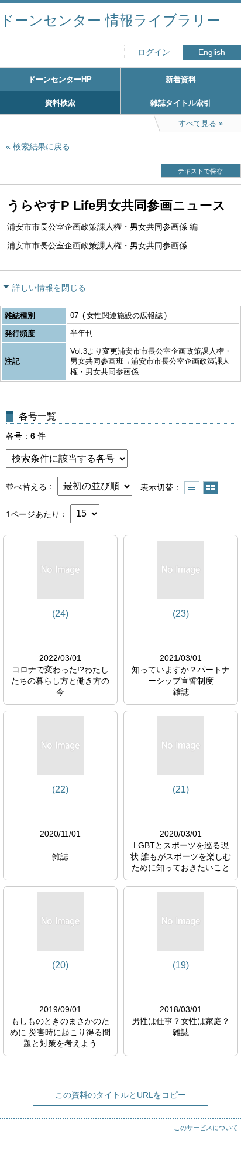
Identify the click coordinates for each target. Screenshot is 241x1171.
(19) (181, 965)
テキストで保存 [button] (200, 171)
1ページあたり (33, 513)
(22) (60, 789)
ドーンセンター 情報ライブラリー (110, 20)
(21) (181, 789)
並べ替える (26, 486)
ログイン (153, 52)
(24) (60, 614)
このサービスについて (206, 1127)
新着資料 (181, 79)
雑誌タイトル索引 (180, 102)
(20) (60, 965)
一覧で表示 (191, 487)
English (211, 52)
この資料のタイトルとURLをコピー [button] (120, 1095)
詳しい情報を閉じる (49, 287)
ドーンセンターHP (60, 79)
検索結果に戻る (41, 146)
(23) (181, 614)
